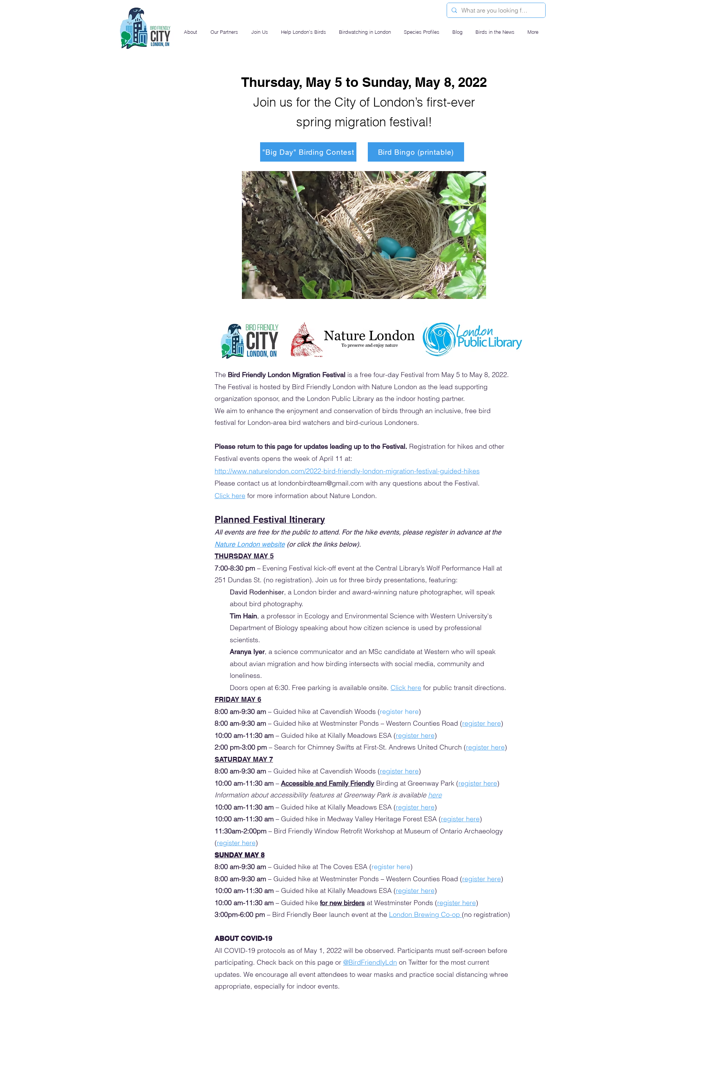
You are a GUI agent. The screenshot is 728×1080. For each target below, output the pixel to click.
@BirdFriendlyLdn (370, 962)
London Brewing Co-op (425, 914)
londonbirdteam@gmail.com (321, 483)
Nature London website (250, 544)
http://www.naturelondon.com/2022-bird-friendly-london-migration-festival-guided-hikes (347, 471)
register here (415, 890)
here (435, 795)
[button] (191, 32)
